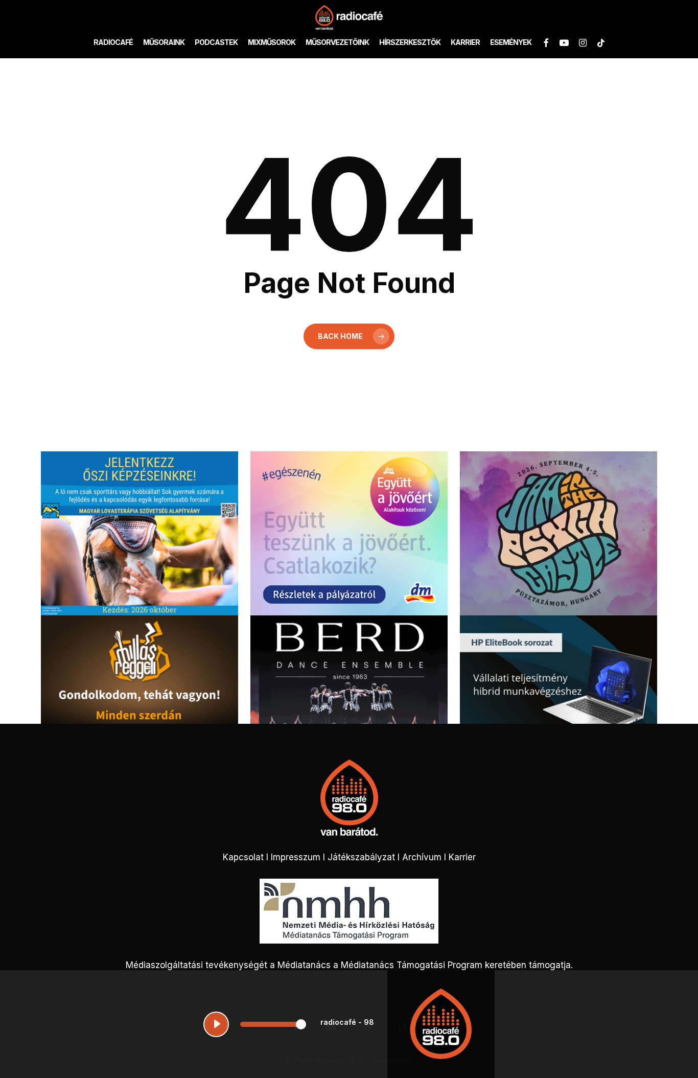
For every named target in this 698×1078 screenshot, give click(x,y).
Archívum (421, 857)
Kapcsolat (243, 857)
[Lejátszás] (216, 1024)
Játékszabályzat (361, 857)
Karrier (462, 857)
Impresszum (295, 857)
